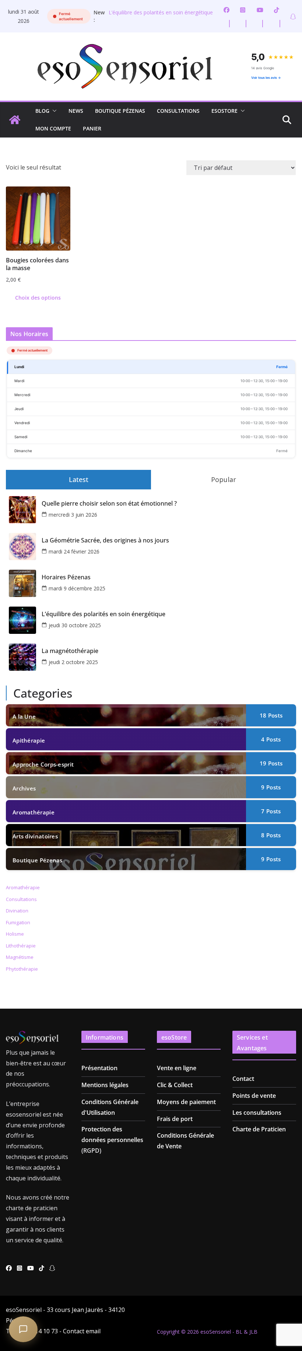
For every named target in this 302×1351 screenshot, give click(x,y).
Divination (17, 910)
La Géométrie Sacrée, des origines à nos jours (105, 540)
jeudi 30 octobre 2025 (75, 625)
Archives (24, 788)
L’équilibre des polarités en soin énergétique (161, 12)
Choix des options (38, 297)
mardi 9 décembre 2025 (77, 588)
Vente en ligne (176, 1068)
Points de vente (254, 1096)
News (76, 110)
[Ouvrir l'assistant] (23, 1329)
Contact (243, 1079)
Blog (42, 110)
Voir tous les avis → (266, 78)
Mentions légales (105, 1085)
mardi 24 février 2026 (74, 551)
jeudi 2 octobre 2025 (73, 662)
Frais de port (175, 1119)
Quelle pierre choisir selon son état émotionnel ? (109, 503)
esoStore (224, 110)
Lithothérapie (21, 945)
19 (271, 763)
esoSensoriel (215, 1331)
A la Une (24, 716)
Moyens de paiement (186, 1102)
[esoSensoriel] (15, 120)
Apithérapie (29, 740)
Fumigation (18, 922)
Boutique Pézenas (120, 110)
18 (271, 715)
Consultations (178, 110)
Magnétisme (20, 957)
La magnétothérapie (70, 650)
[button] (53, 111)
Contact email (82, 1331)
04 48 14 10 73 (38, 1331)
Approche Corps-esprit (43, 764)
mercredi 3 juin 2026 (73, 514)
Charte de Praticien (259, 1129)
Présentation (99, 1068)
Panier (92, 128)
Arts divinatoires (35, 836)
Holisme (15, 934)
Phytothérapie (22, 969)
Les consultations (256, 1113)
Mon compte (53, 128)
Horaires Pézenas (66, 577)
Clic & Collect (175, 1085)
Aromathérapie (34, 812)
